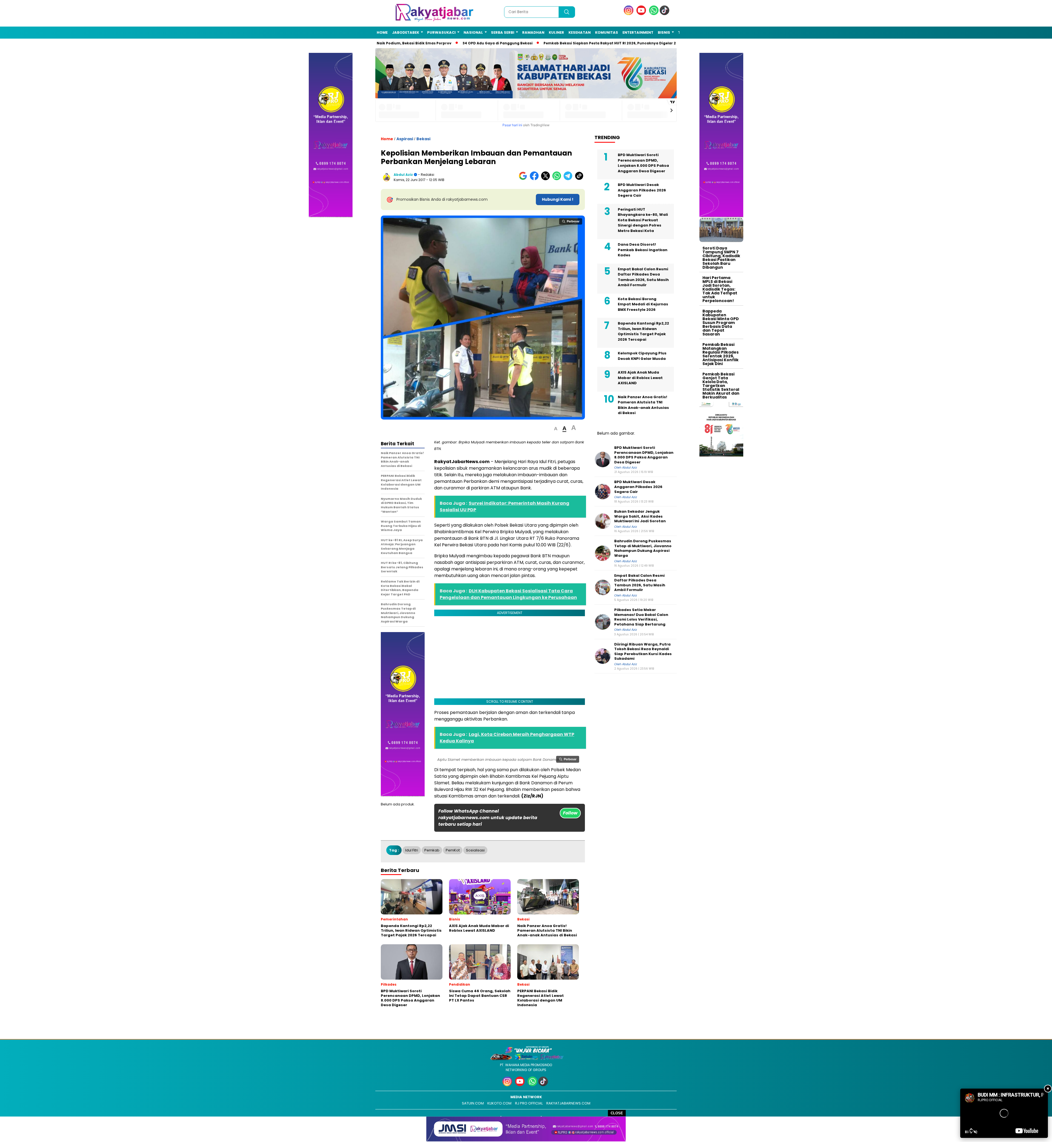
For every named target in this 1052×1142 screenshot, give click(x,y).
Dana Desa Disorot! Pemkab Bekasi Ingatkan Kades (642, 250)
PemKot (453, 850)
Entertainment (637, 32)
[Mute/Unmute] (975, 1132)
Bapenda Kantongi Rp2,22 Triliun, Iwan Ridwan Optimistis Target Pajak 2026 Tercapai (643, 331)
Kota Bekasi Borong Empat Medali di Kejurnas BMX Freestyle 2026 (643, 304)
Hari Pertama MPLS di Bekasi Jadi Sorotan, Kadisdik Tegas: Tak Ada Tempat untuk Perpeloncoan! (719, 289)
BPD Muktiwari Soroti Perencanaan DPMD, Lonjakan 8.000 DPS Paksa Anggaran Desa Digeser (643, 163)
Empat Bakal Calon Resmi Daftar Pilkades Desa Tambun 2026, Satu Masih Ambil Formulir (643, 277)
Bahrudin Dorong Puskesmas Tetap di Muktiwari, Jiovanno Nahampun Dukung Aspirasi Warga (642, 548)
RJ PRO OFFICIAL (529, 1103)
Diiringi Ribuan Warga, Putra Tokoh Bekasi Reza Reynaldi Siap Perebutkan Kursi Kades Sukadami (643, 651)
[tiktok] (665, 14)
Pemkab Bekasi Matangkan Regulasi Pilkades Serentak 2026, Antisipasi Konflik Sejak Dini (720, 354)
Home (382, 32)
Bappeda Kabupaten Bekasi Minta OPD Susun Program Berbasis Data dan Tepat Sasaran (720, 322)
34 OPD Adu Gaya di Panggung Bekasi (486, 43)
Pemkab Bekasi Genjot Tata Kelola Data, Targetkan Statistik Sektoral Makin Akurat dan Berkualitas (720, 385)
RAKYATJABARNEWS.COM (568, 1103)
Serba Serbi (502, 32)
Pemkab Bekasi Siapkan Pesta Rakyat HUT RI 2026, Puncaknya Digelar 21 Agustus (607, 43)
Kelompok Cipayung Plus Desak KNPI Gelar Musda (642, 356)
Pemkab (431, 850)
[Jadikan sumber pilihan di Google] (524, 179)
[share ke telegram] (569, 179)
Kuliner (556, 32)
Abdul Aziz (403, 174)
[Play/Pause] (966, 1132)
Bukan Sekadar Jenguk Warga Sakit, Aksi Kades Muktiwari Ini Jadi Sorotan (640, 516)
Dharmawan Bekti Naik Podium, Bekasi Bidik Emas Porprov (385, 43)
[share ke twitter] (546, 179)
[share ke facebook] (535, 179)
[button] (555, 429)
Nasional (473, 32)
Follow (570, 813)
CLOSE (617, 1113)
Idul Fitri (411, 850)
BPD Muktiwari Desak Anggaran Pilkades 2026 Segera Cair (642, 190)
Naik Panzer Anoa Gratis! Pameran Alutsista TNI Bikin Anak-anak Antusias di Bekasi (643, 405)
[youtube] (642, 14)
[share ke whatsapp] (558, 179)
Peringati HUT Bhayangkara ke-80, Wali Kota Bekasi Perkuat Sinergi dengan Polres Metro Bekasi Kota (643, 220)
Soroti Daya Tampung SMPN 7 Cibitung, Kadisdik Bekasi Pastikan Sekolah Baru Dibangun (721, 257)
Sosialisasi (475, 850)
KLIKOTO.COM (499, 1103)
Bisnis (664, 32)
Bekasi (423, 139)
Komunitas (606, 32)
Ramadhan (533, 32)
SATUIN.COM (473, 1103)
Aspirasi (404, 139)
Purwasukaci (441, 32)
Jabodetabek (405, 32)
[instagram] (629, 14)
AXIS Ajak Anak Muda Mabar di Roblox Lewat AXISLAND (640, 378)
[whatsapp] (654, 14)
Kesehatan (579, 32)
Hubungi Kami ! (557, 199)
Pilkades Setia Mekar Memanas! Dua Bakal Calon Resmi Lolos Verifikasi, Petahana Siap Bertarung (641, 617)
